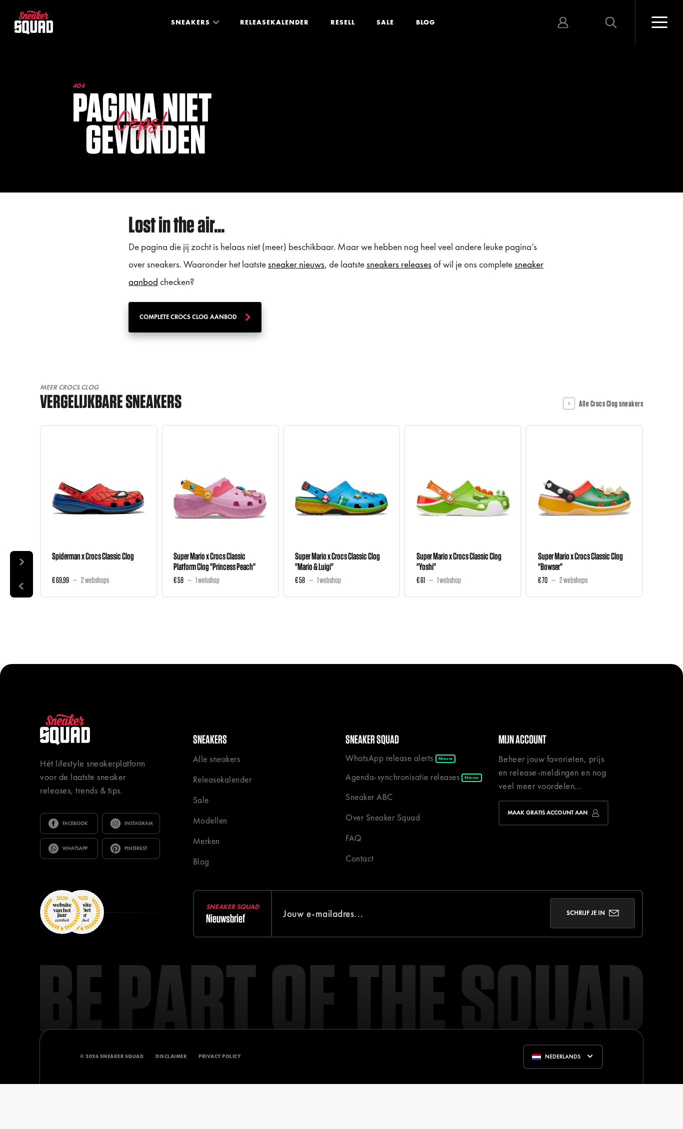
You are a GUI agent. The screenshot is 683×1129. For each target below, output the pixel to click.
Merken (206, 841)
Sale (385, 22)
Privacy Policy (219, 1056)
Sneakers (190, 22)
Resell (342, 22)
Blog (426, 22)
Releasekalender (274, 22)
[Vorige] (21, 585)
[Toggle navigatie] (659, 22)
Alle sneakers (216, 759)
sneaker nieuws (296, 264)
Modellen (210, 820)
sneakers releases (399, 264)
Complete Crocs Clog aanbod (188, 316)
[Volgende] (21, 562)
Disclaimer (171, 1056)
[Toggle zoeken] (611, 22)
